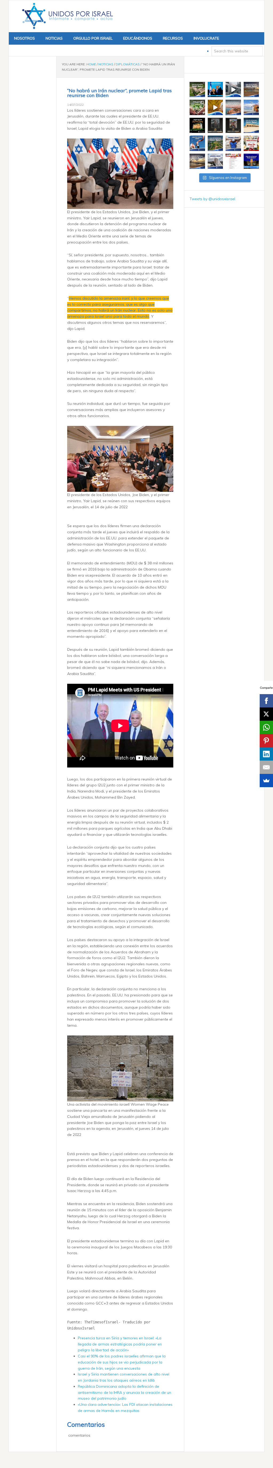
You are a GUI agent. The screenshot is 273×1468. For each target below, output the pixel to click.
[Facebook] (266, 700)
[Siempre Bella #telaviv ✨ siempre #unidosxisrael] (251, 107)
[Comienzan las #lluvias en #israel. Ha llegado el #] (215, 107)
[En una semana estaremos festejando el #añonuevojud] (233, 161)
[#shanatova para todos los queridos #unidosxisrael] (251, 143)
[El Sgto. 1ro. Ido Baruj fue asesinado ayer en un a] (215, 125)
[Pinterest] (266, 740)
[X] (266, 714)
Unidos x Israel (66, 16)
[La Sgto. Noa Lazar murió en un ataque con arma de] (233, 125)
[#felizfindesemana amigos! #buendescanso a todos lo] (251, 161)
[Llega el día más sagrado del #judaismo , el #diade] (197, 143)
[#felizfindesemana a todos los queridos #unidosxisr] (251, 125)
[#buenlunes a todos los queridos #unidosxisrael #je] (233, 89)
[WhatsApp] (266, 727)
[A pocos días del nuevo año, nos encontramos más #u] (215, 161)
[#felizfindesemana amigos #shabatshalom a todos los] (197, 89)
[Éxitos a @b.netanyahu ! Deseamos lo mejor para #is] (215, 89)
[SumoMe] (266, 780)
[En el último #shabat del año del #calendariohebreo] (197, 161)
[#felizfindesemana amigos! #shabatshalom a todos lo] (251, 89)
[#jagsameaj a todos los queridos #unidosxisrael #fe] (197, 125)
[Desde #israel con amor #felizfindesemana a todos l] (233, 107)
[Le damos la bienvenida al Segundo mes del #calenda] (197, 107)
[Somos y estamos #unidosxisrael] (233, 143)
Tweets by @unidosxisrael (212, 198)
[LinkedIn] (266, 754)
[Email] (266, 767)
